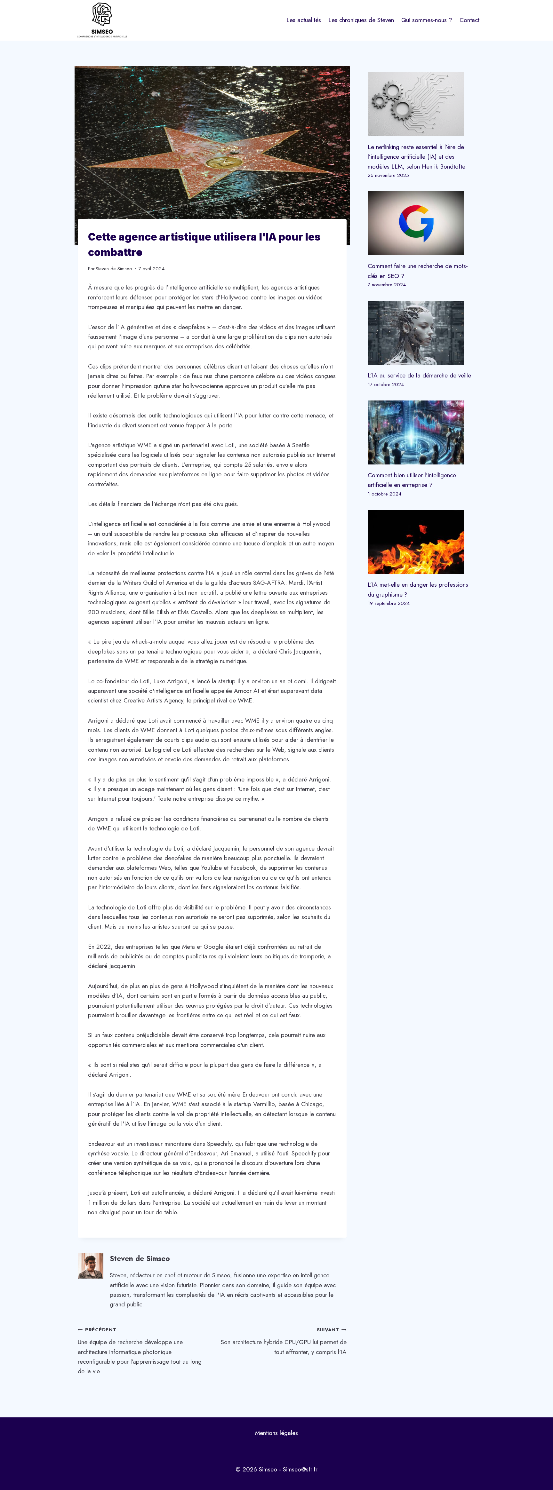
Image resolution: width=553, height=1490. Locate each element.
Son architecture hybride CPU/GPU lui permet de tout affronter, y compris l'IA (284, 1341)
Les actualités (303, 20)
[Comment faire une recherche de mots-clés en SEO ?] (421, 223)
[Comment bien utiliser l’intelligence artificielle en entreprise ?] (421, 432)
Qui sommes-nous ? (426, 20)
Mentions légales (276, 1433)
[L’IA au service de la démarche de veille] (421, 333)
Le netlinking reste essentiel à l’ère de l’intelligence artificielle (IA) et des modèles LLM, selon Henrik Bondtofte (416, 157)
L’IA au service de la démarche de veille (419, 375)
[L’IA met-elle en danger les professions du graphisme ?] (421, 542)
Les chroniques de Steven (361, 20)
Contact (469, 20)
